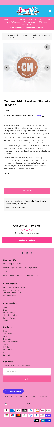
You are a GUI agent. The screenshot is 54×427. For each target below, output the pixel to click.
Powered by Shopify (39, 396)
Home (5, 35)
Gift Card (7, 347)
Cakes (5, 336)
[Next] (47, 68)
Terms (5, 321)
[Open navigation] (4, 11)
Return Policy (9, 313)
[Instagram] (27, 253)
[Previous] (7, 68)
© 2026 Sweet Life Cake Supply (16, 396)
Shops (5, 344)
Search (6, 307)
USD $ (28, 404)
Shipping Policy (10, 315)
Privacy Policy (9, 318)
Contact (6, 355)
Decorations (8, 339)
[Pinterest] (31, 253)
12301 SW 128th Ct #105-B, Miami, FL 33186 (20, 276)
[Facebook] (22, 253)
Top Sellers (7, 334)
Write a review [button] (27, 240)
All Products (8, 350)
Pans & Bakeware (10, 342)
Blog (5, 310)
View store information (15, 208)
